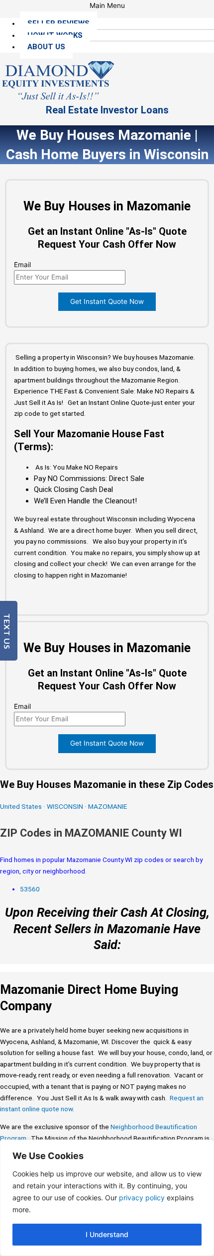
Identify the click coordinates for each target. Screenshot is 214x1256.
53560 (30, 889)
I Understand (107, 1234)
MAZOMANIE (107, 806)
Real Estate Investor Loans (107, 110)
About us (46, 46)
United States (21, 806)
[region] (107, 1198)
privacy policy (142, 1197)
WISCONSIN (65, 806)
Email (22, 265)
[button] (107, 5)
